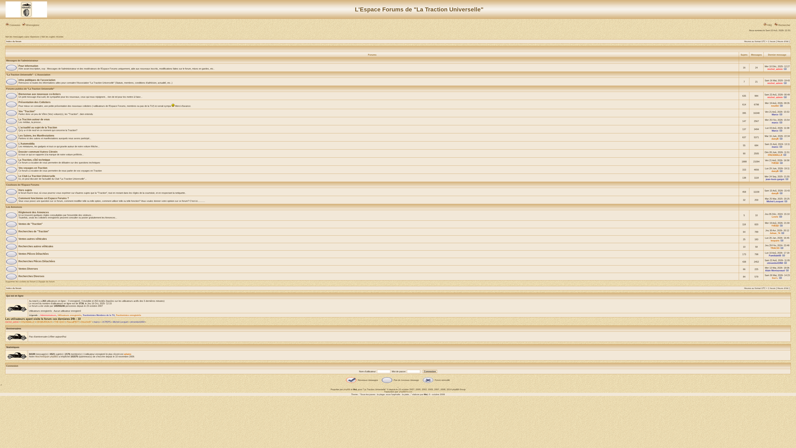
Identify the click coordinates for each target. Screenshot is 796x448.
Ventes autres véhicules (32, 238)
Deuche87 (86, 322)
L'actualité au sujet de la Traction (37, 127)
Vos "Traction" (26, 111)
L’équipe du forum (46, 281)
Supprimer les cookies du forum (20, 281)
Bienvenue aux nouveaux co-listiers (39, 94)
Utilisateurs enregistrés (69, 315)
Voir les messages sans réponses (22, 36)
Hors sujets (25, 190)
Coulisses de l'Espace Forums (22, 185)
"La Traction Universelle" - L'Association (28, 74)
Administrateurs (48, 315)
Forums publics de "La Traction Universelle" (30, 89)
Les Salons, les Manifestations (36, 135)
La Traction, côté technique (34, 159)
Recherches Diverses (31, 276)
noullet (775, 106)
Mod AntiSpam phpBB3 (46, 356)
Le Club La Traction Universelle (36, 176)
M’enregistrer (32, 25)
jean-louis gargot (775, 179)
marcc (775, 122)
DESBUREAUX (44, 322)
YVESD (775, 163)
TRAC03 (775, 248)
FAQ (769, 25)
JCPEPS (106, 322)
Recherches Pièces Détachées (36, 261)
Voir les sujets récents (52, 36)
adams (127, 354)
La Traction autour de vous (34, 119)
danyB (775, 139)
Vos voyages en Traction (32, 168)
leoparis (775, 240)
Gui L (775, 278)
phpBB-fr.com (405, 392)
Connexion (14, 25)
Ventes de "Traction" (30, 224)
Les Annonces (14, 207)
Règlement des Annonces (33, 212)
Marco (775, 114)
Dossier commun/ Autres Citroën (37, 151)
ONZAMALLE (775, 155)
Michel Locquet (775, 201)
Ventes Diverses (28, 268)
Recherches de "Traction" (33, 231)
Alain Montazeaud (775, 270)
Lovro (775, 216)
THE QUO (59, 322)
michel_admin (775, 69)
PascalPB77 (73, 322)
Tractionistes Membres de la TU (99, 315)
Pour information (28, 66)
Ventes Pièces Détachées (33, 253)
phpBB (346, 389)
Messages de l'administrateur (22, 60)
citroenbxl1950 (775, 263)
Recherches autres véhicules (35, 246)
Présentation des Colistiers (34, 102)
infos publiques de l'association (36, 80)
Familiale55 (775, 255)
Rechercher (784, 25)
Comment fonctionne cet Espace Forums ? (43, 198)
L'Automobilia (26, 143)
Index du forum (13, 41)
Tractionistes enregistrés (128, 315)
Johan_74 (775, 233)
